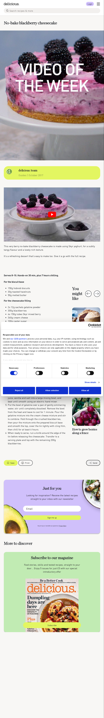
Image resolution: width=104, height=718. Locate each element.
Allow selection (52, 390)
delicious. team (28, 170)
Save (12, 463)
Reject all (19, 390)
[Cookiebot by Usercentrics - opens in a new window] (90, 326)
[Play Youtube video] (52, 214)
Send (95, 463)
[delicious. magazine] (11, 4)
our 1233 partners (18, 339)
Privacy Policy (62, 525)
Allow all (85, 390)
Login (90, 4)
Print (27, 463)
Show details (90, 382)
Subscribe (52, 625)
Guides (22, 175)
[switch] (39, 373)
